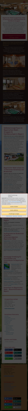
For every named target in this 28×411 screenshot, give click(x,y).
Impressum (20, 216)
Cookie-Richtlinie (9, 216)
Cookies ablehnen (14, 210)
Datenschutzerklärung (16, 201)
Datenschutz (15, 216)
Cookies (9, 201)
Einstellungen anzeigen (14, 213)
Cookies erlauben (14, 206)
